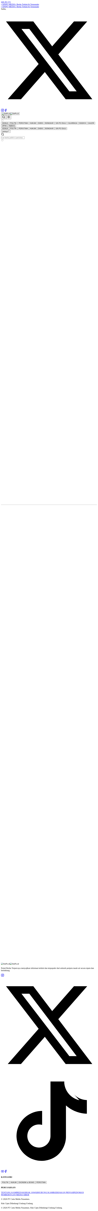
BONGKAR (49, 123)
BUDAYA (82, 123)
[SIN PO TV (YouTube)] (2, 1172)
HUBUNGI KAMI (45, 1192)
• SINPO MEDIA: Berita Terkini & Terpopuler (20, 4)
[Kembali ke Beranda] (10, 113)
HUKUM (33, 123)
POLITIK (13, 123)
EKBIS (40, 123)
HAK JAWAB (32, 1192)
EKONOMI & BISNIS (26, 1182)
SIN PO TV (6, 2)
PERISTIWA (23, 123)
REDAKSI (21, 1192)
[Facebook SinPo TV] (5, 111)
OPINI (4, 126)
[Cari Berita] (3, 117)
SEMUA (5, 123)
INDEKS (12, 126)
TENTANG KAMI (9, 1192)
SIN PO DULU (61, 123)
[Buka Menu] (2, 121)
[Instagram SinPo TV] (2, 111)
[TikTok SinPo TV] (49, 1168)
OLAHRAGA (72, 123)
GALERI (91, 123)
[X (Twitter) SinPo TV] (49, 107)
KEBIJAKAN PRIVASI (63, 1192)
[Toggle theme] (8, 117)
